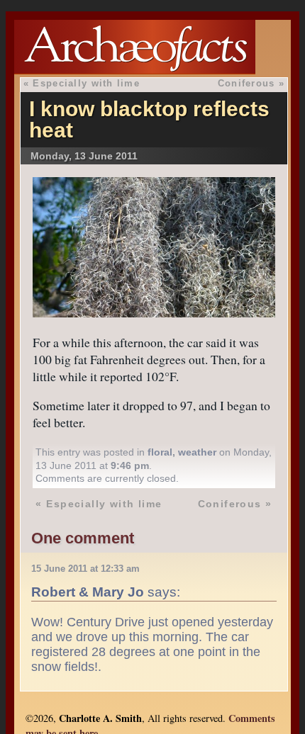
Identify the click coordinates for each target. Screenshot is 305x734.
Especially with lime (86, 83)
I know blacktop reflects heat (149, 119)
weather (197, 452)
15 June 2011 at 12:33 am (85, 568)
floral (160, 452)
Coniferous (246, 83)
